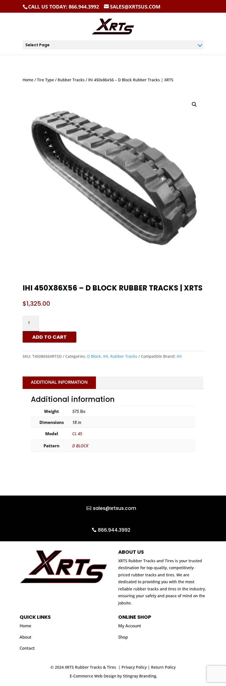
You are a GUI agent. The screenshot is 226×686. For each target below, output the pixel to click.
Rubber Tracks (71, 79)
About (25, 637)
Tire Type (45, 79)
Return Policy (163, 667)
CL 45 (77, 433)
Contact (27, 648)
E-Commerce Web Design (93, 676)
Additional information (59, 383)
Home (28, 79)
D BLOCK (80, 445)
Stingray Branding (139, 676)
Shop (123, 637)
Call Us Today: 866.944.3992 (63, 6)
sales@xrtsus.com (114, 508)
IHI (105, 356)
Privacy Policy (134, 667)
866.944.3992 (114, 530)
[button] (194, 104)
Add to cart (49, 336)
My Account (129, 625)
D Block (94, 356)
